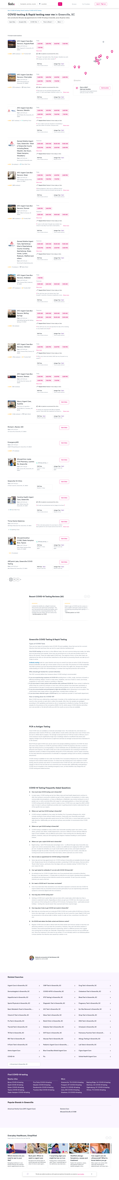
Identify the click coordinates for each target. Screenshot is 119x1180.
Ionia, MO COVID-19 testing (70, 1090)
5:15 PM (48, 110)
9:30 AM (40, 317)
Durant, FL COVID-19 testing (70, 1087)
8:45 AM (48, 214)
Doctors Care (64, 1109)
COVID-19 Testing (15, 10)
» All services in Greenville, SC (18, 1064)
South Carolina (25, 10)
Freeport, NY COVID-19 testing (71, 1085)
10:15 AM (65, 317)
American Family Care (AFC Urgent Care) (22, 1109)
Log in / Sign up (101, 4)
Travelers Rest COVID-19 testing (43, 1090)
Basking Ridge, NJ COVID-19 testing (98, 1082)
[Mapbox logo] (77, 80)
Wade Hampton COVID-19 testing (19, 1092)
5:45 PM (40, 77)
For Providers (86, 4)
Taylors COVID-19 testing (16, 1090)
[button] (98, 63)
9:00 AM (48, 143)
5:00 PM (40, 110)
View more (39, 51)
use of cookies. (81, 1174)
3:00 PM (65, 147)
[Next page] (20, 579)
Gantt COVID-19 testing (15, 1085)
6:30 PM (48, 43)
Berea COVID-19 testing (15, 1082)
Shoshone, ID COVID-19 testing (71, 1092)
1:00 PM (48, 147)
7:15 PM (40, 47)
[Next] (88, 596)
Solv (9, 10)
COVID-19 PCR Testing (35, 10)
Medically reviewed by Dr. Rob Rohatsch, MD (47, 957)
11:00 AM (65, 143)
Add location (105, 88)
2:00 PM (56, 147)
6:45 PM (56, 43)
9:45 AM (48, 317)
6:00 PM (48, 77)
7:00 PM (65, 43)
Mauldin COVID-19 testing (41, 1085)
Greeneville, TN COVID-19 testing (72, 1082)
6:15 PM (40, 43)
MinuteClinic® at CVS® (68, 1112)
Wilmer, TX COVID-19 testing (96, 1090)
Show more (66, 92)
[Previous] (85, 596)
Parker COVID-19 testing (16, 1087)
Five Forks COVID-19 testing (42, 1082)
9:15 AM (65, 214)
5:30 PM (40, 175)
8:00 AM (40, 143)
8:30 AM (40, 214)
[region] (93, 57)
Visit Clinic (64, 402)
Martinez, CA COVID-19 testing (97, 1085)
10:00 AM (57, 143)
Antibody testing (34, 662)
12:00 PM (40, 147)
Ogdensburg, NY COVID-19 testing (98, 1087)
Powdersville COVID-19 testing (43, 1087)
